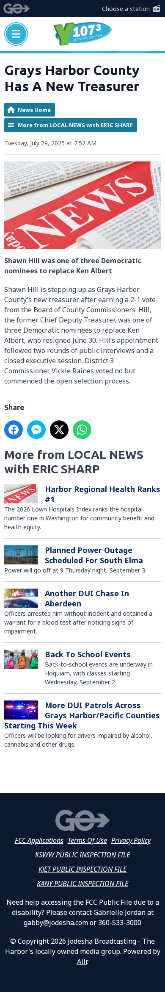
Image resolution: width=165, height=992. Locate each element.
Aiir (82, 961)
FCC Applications (39, 840)
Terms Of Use (87, 840)
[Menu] (16, 34)
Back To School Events (88, 654)
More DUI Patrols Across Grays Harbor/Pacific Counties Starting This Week (82, 715)
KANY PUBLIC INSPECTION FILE (82, 883)
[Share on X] (59, 429)
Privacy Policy (131, 840)
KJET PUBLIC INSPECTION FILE (82, 869)
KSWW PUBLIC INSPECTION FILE (82, 854)
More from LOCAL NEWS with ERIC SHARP (75, 125)
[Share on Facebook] (13, 429)
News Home (34, 110)
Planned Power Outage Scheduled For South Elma (94, 555)
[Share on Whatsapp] (82, 429)
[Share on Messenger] (36, 429)
